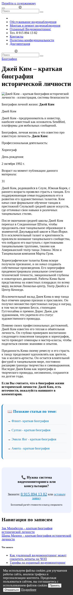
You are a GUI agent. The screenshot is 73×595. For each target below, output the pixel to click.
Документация (20, 44)
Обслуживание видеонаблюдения (33, 22)
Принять (55, 585)
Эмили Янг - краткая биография (34, 439)
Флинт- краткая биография (30, 421)
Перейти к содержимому (19, 3)
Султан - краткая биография (31, 430)
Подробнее (28, 589)
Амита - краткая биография (30, 448)
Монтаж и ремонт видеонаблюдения (35, 25)
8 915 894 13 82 (34, 494)
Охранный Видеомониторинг (30, 29)
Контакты (16, 36)
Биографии (9, 59)
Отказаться (12, 589)
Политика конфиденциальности (32, 40)
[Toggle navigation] (3, 8)
